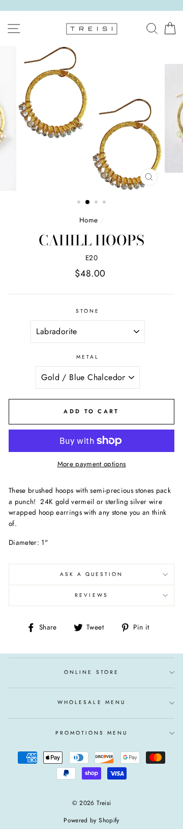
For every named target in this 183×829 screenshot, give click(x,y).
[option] (91, 118)
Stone (88, 311)
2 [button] (87, 202)
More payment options (91, 464)
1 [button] (79, 203)
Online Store (91, 672)
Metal (87, 357)
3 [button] (97, 203)
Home (88, 220)
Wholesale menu (91, 702)
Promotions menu (91, 733)
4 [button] (105, 203)
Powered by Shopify (91, 820)
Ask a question (92, 574)
